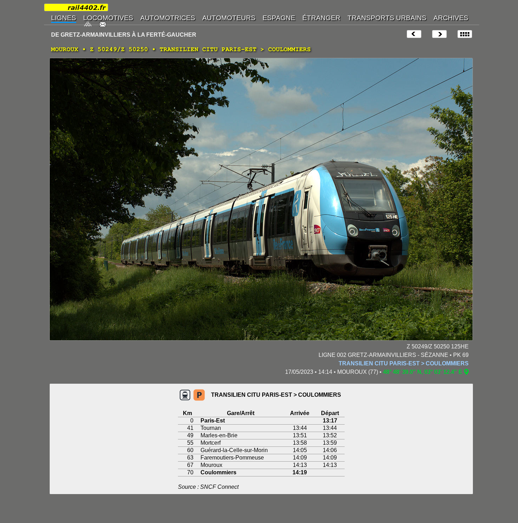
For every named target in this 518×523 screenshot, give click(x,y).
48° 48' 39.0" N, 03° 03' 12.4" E (422, 372)
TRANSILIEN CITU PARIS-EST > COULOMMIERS (404, 363)
